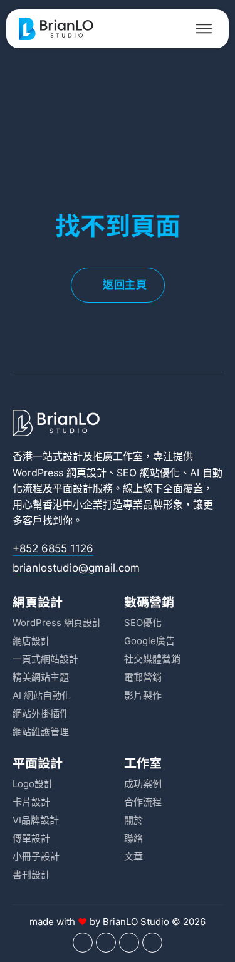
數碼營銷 (149, 601)
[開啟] (204, 29)
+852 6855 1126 (53, 548)
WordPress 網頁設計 (60, 472)
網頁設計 (38, 601)
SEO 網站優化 (148, 472)
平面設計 (73, 488)
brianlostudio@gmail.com (76, 568)
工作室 (143, 762)
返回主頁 (125, 284)
